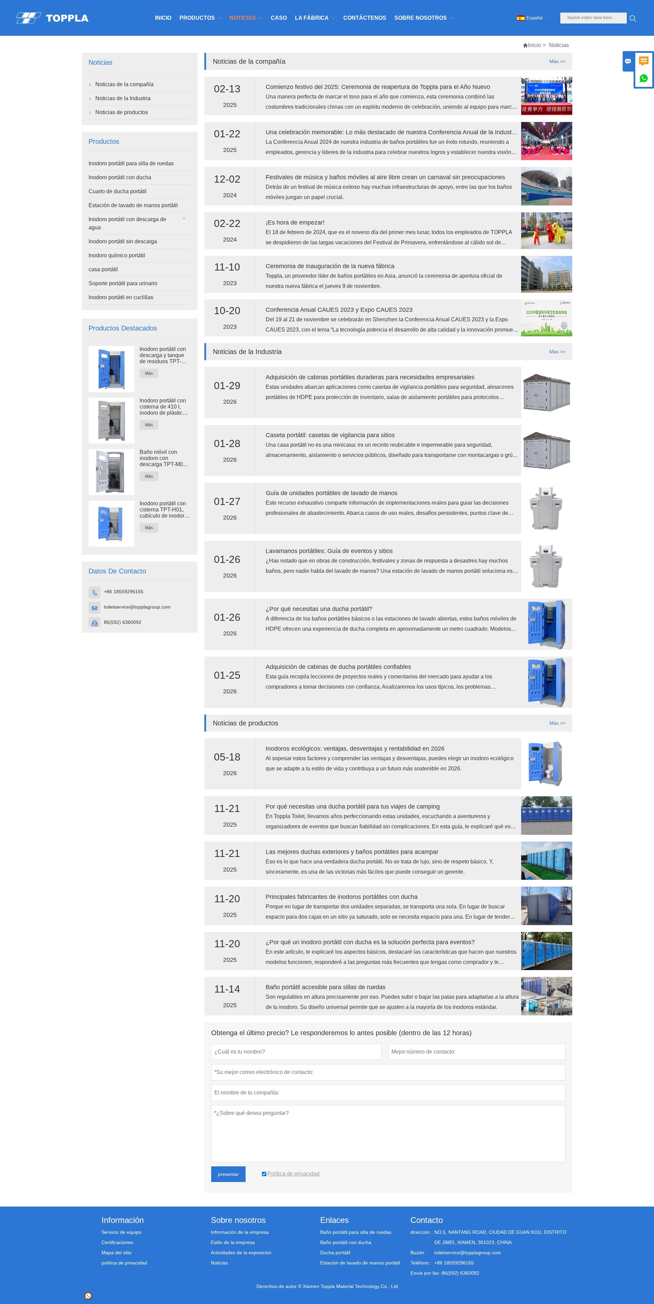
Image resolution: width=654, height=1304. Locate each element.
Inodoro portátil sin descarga (123, 241)
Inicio (534, 45)
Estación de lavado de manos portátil (133, 205)
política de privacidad (124, 1262)
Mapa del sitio (116, 1252)
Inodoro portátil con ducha (120, 177)
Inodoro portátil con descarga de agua (127, 223)
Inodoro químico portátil (117, 255)
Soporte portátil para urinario (123, 283)
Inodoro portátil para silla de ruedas (131, 163)
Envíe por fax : (426, 1273)
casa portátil (103, 269)
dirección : (421, 1232)
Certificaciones (117, 1242)
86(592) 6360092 (122, 622)
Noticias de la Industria (123, 98)
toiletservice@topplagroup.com (137, 607)
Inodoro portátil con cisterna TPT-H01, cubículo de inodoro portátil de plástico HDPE (163, 510)
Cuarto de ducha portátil (117, 191)
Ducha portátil (335, 1252)
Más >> (557, 61)
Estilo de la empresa (233, 1242)
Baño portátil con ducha (345, 1242)
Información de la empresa (240, 1232)
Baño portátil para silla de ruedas (355, 1232)
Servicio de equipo (121, 1232)
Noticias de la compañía (124, 84)
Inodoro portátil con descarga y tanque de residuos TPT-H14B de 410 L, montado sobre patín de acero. (164, 355)
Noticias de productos (121, 112)
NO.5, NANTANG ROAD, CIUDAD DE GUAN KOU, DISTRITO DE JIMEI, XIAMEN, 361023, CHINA (500, 1237)
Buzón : (418, 1252)
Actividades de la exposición (241, 1252)
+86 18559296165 (123, 591)
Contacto (426, 1220)
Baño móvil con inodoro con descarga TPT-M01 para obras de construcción (163, 458)
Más (149, 373)
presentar (228, 1174)
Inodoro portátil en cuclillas (121, 297)
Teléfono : (421, 1262)
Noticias (219, 1262)
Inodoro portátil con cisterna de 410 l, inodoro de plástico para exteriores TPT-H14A (164, 407)
